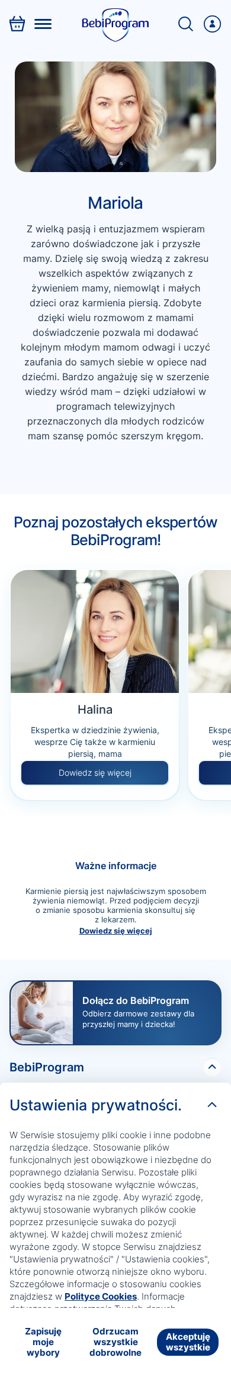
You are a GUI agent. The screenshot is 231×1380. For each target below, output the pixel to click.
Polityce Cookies (101, 1296)
